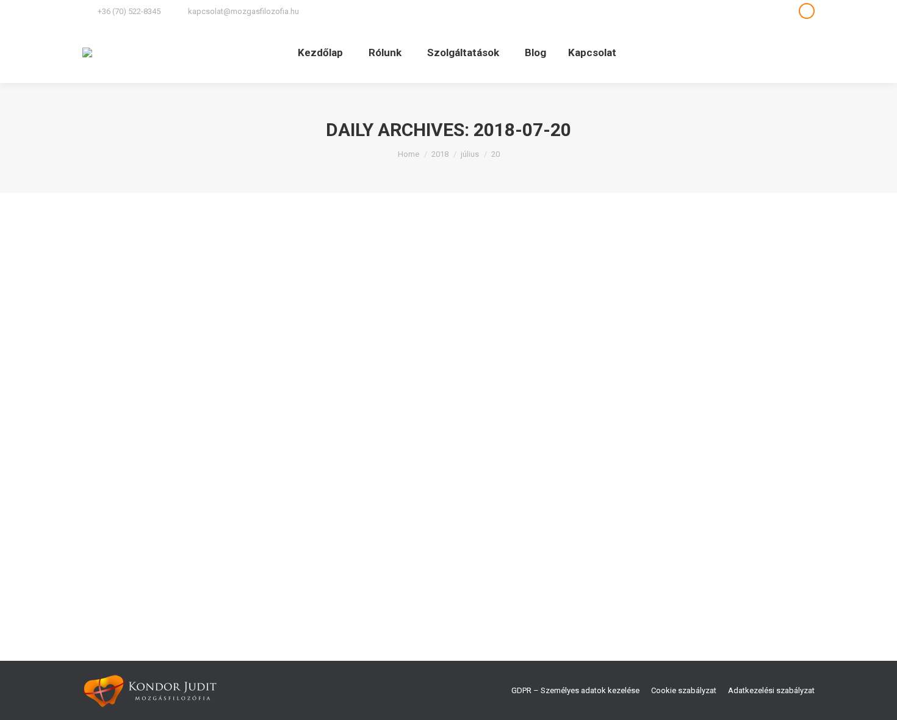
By (263, 543)
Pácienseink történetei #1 (169, 521)
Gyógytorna (175, 543)
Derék (108, 543)
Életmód (136, 543)
